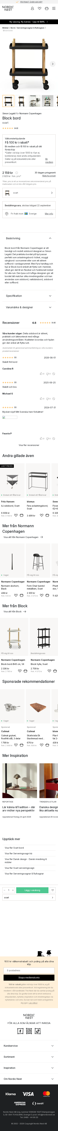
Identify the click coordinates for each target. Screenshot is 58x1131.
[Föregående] (5, 64)
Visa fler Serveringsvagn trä (18, 853)
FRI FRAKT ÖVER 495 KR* (31, 2)
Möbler (5, 28)
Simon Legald (8, 113)
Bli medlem (49, 160)
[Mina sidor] (32, 8)
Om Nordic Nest (13, 1078)
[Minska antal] (4, 890)
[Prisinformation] (16, 172)
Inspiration (9, 1067)
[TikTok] (37, 1030)
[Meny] (53, 8)
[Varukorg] (46, 8)
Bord (13, 28)
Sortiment (9, 1056)
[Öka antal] (13, 890)
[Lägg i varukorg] (21, 515)
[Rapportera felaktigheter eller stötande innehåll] (54, 373)
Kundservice (11, 1045)
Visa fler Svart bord (14, 847)
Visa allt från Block (13, 611)
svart (6, 897)
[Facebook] (20, 1030)
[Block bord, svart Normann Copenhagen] (29, 63)
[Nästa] (53, 64)
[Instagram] (29, 1030)
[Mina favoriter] (39, 8)
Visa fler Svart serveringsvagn (19, 868)
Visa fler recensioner (29, 445)
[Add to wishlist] (16, 515)
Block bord (7, 30)
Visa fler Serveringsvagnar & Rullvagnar (24, 873)
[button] (10, 128)
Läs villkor (33, 1003)
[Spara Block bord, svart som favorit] (53, 890)
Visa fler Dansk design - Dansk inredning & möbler (26, 861)
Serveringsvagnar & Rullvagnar (30, 28)
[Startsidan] (8, 8)
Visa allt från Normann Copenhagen (21, 537)
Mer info (49, 213)
